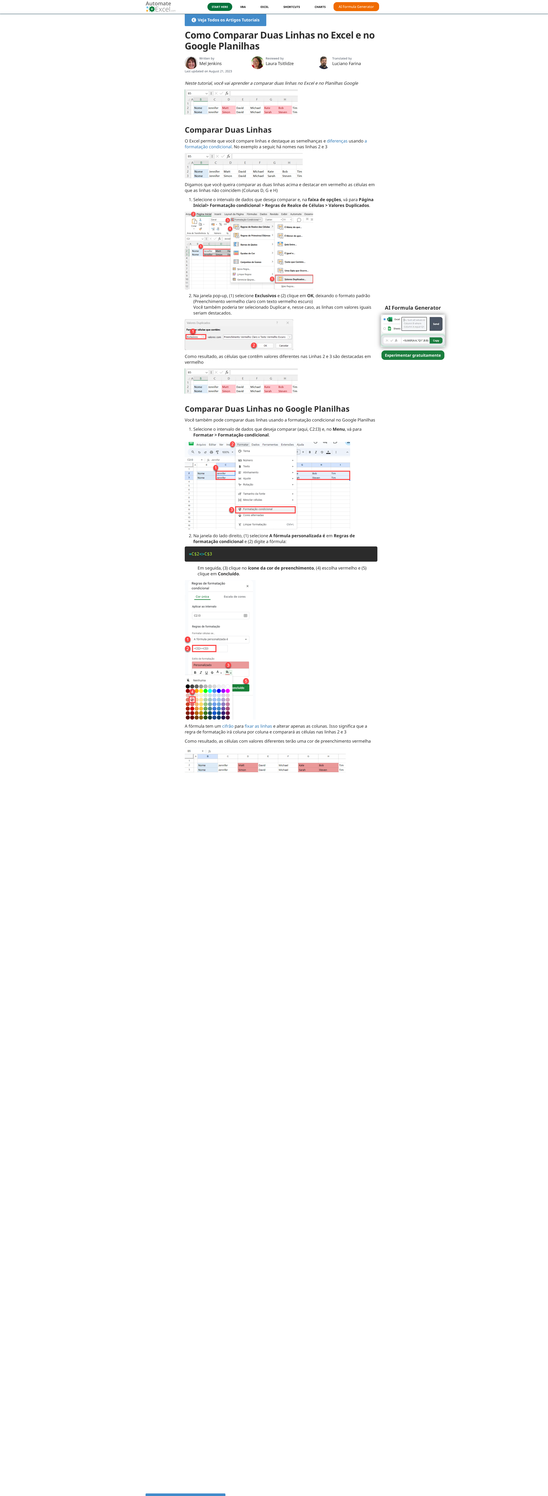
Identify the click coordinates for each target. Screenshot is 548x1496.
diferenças (337, 141)
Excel (265, 7)
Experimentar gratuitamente (413, 355)
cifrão (228, 726)
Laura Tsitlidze (280, 63)
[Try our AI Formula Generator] (413, 330)
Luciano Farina (346, 63)
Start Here (220, 7)
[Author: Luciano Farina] (324, 62)
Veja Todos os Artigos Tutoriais (228, 20)
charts (320, 7)
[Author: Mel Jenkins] (191, 62)
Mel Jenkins (210, 63)
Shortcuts (291, 7)
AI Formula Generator (356, 6)
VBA (243, 7)
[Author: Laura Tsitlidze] (257, 62)
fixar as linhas (258, 726)
